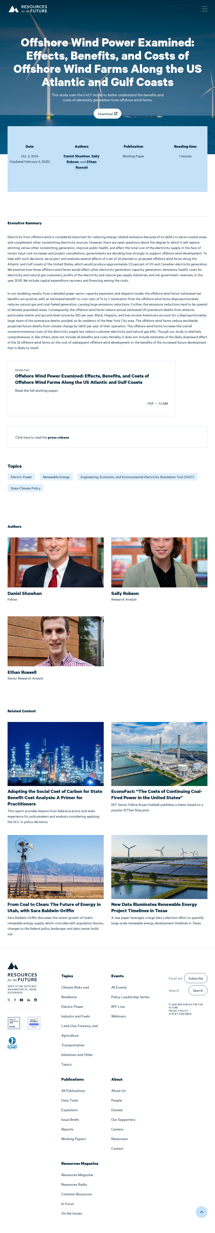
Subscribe (196, 978)
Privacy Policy (179, 1010)
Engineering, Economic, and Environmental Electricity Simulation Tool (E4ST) (137, 476)
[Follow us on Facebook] (15, 1000)
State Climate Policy (26, 488)
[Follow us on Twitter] (9, 1000)
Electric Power (21, 476)
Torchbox (184, 1014)
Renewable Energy (56, 476)
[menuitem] (82, 992)
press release (58, 437)
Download (105, 113)
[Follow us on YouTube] (21, 1000)
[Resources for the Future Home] (27, 8)
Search (198, 990)
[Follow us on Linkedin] (28, 1000)
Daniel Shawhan (77, 156)
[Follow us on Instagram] (35, 1000)
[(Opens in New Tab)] (14, 1019)
